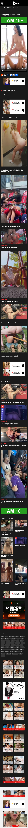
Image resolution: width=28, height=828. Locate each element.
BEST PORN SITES (20, 826)
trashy (3, 655)
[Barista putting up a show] (21, 570)
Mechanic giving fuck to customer (12, 323)
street (3, 653)
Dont (22, 640)
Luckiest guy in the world (9, 424)
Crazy (8, 640)
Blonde (7, 638)
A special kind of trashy (9, 247)
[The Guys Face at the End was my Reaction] (14, 474)
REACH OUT (5, 823)
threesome (15, 653)
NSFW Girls (4, 443)
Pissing (22, 647)
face (8, 642)
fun (18, 645)
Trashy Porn (4, 168)
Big (2, 638)
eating (3, 642)
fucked (8, 645)
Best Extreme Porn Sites (9, 826)
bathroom (12, 636)
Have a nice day (5, 583)
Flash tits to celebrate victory (11, 226)
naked (12, 647)
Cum (13, 640)
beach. (22, 636)
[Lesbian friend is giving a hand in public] (7, 525)
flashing (18, 642)
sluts (21, 651)
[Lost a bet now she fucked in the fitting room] (14, 143)
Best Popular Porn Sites (21, 824)
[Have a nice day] (7, 570)
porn (3, 649)
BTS (18, 638)
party (18, 647)
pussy (13, 649)
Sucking (9, 653)
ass (3, 636)
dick (18, 640)
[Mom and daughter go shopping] (7, 545)
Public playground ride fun (9, 301)
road (22, 649)
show (7, 651)
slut (16, 651)
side (12, 651)
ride (18, 649)
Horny (7, 647)
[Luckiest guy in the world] (14, 412)
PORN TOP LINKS (10, 824)
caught (3, 640)
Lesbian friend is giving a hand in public (7, 533)
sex (3, 651)
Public (8, 649)
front (23, 642)
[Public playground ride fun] (14, 274)
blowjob (13, 638)
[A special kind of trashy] (14, 236)
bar (7, 636)
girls (3, 647)
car (22, 638)
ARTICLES (4, 824)
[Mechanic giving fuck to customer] (14, 311)
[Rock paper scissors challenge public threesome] (14, 434)
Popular (2, 406)
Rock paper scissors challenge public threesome (20, 530)
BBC (18, 636)
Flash (13, 642)
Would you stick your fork (9, 356)
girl (22, 645)
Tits (21, 653)
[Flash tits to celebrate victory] (14, 199)
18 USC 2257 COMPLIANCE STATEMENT (17, 823)
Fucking (13, 645)
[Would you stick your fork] (14, 339)
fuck (3, 645)
